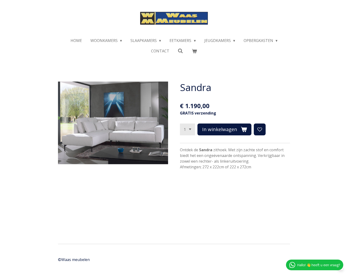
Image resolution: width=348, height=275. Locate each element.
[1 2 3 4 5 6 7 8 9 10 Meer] (187, 129)
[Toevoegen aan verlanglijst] (260, 129)
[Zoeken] (180, 51)
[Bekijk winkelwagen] (194, 51)
